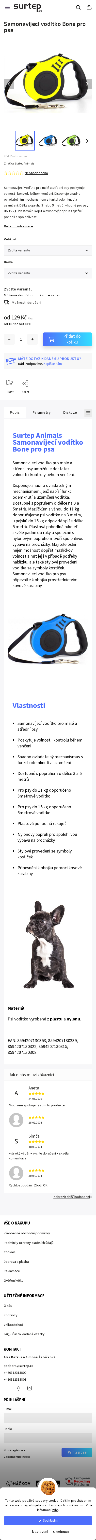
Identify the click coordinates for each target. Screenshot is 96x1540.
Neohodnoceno (36, 173)
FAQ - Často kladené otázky (24, 1334)
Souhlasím (50, 1520)
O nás (8, 1305)
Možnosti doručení (26, 302)
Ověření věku (13, 1280)
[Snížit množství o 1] (9, 339)
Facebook (18, 1388)
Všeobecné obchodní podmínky (27, 1233)
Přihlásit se (77, 1452)
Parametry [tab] (41, 412)
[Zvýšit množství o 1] (32, 339)
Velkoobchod (13, 1324)
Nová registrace (14, 1450)
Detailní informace (18, 226)
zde (55, 1510)
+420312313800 (15, 1372)
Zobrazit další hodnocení (71, 1197)
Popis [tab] (15, 412)
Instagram (29, 1388)
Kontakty (10, 1315)
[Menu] (7, 7)
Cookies (10, 1252)
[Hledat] (78, 7)
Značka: (19, 164)
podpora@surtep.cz (18, 1365)
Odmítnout (61, 1531)
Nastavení (40, 1531)
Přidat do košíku (72, 339)
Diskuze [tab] (70, 412)
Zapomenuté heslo (17, 1457)
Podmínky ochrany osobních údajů (28, 1242)
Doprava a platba (16, 1261)
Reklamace (12, 1271)
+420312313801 (15, 1379)
